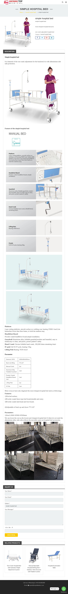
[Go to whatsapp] (64, 589)
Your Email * (8, 497)
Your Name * (8, 491)
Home (21, 12)
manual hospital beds (30, 12)
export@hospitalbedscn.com (36, 585)
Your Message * (9, 509)
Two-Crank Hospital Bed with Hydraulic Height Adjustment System (14, 567)
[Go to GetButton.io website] (64, 592)
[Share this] (37, 37)
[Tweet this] (42, 37)
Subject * (7, 503)
